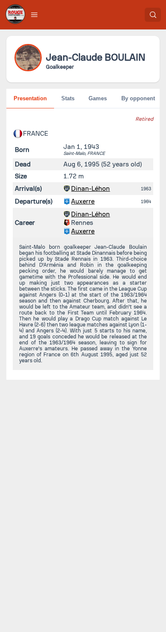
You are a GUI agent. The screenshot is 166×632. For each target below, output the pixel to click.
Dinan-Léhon (90, 188)
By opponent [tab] (138, 98)
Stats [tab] (67, 98)
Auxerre (82, 201)
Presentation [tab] (30, 98)
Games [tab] (98, 98)
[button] (34, 14)
